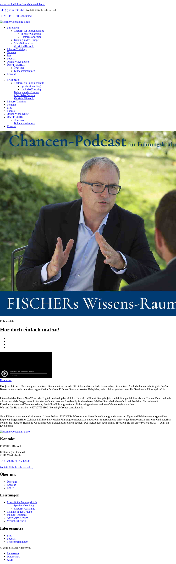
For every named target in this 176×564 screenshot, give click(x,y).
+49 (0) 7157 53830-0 (12, 10)
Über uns (19, 67)
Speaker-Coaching (31, 33)
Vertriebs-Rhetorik (24, 46)
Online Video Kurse (18, 61)
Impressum (13, 553)
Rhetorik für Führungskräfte (29, 30)
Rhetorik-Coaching (31, 36)
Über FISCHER (16, 64)
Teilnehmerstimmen (24, 70)
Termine (11, 52)
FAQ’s (10, 487)
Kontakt (11, 74)
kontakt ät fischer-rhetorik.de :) (16, 467)
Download (6, 380)
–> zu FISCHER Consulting (16, 15)
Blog (9, 55)
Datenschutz (13, 556)
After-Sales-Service (24, 43)
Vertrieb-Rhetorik (16, 520)
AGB (10, 559)
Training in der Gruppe (26, 40)
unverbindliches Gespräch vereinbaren (24, 4)
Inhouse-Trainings (16, 49)
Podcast (11, 58)
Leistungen (13, 27)
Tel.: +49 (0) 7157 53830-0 (15, 460)
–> (1, 4)
